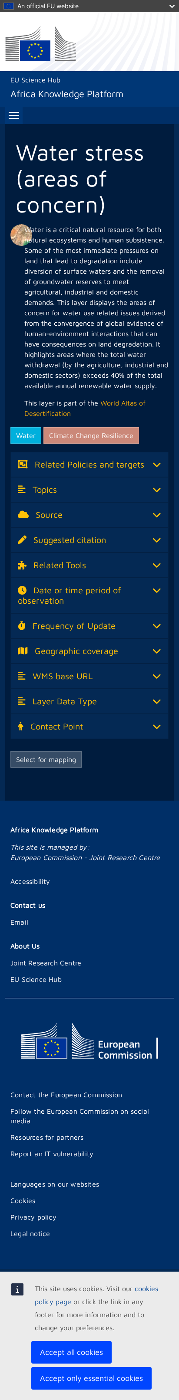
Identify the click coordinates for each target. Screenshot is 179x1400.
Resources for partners (46, 1137)
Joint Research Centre (45, 963)
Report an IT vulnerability (51, 1154)
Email (19, 922)
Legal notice (30, 1233)
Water (26, 435)
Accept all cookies (71, 1352)
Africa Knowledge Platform (54, 830)
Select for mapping (46, 759)
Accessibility (30, 881)
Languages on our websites (54, 1184)
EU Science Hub (35, 80)
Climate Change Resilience (91, 435)
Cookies (22, 1200)
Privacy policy (33, 1217)
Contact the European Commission (66, 1095)
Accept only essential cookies (91, 1378)
